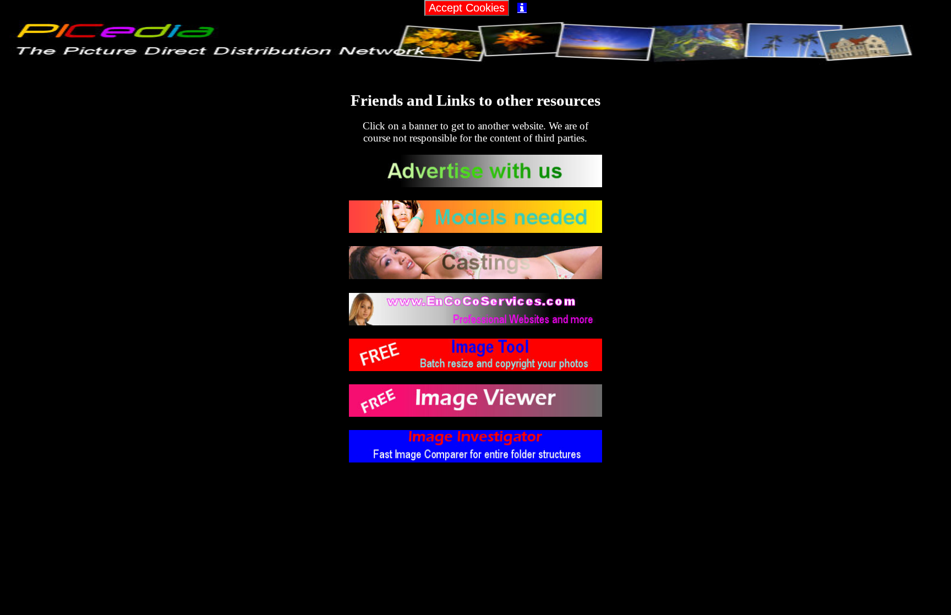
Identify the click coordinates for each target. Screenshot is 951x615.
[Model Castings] (475, 275)
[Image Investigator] (475, 459)
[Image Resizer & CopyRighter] (475, 367)
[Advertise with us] (475, 183)
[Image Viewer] (475, 413)
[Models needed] (475, 229)
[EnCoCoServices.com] (475, 322)
